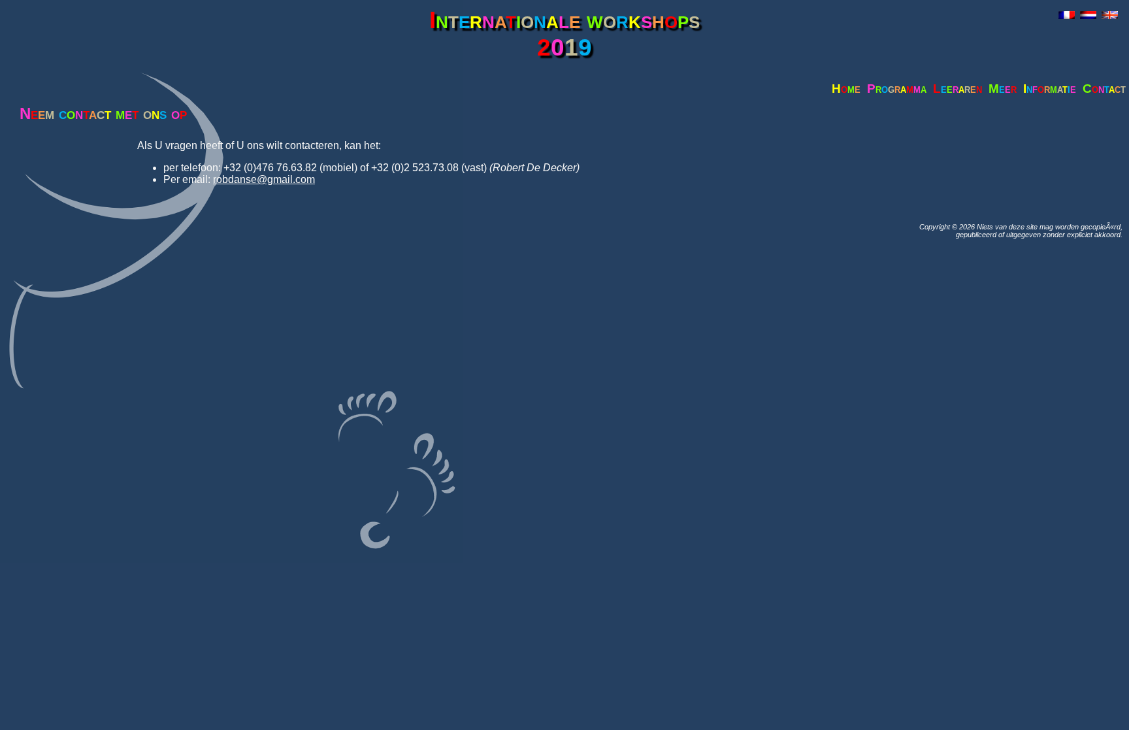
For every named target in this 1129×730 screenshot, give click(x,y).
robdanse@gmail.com (264, 179)
